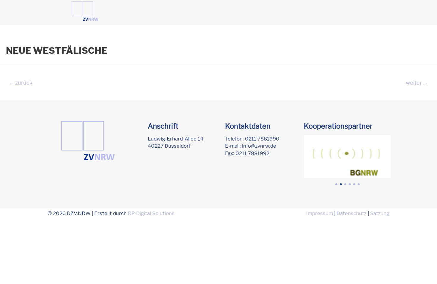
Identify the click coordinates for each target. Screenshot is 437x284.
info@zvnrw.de (259, 146)
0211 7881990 (262, 139)
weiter (417, 82)
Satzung (379, 213)
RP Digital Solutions (151, 213)
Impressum (319, 213)
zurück (20, 82)
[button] (336, 184)
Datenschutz (352, 213)
